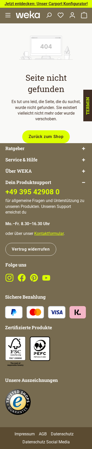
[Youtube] (46, 280)
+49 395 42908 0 (32, 192)
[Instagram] (9, 280)
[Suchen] (49, 15)
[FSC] (15, 351)
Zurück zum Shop (46, 136)
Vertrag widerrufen (31, 249)
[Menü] (8, 15)
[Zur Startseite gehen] (28, 14)
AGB (43, 434)
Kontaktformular (49, 233)
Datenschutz (62, 434)
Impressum (25, 434)
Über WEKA (18, 171)
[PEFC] (40, 348)
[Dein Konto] (72, 15)
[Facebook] (22, 280)
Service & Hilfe (21, 160)
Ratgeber (15, 148)
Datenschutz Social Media (46, 441)
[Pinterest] (34, 280)
